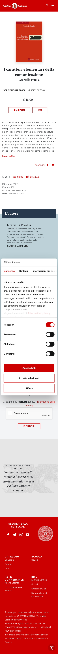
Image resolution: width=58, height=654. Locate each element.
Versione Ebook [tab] (36, 90)
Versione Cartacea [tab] (14, 90)
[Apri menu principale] (53, 5)
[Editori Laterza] (14, 6)
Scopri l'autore (17, 246)
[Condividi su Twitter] (53, 165)
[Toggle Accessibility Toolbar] (52, 648)
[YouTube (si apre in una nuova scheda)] (27, 535)
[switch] (50, 334)
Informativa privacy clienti (17, 635)
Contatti (35, 584)
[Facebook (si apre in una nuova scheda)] (8, 535)
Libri (7, 568)
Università (9, 560)
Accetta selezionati (29, 378)
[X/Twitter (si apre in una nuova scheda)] (14, 535)
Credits (8, 642)
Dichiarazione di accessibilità (39, 594)
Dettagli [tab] (23, 271)
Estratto (34, 176)
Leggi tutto (8, 156)
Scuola (8, 564)
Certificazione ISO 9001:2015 (35, 638)
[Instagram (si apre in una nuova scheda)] (21, 535)
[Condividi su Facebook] (48, 165)
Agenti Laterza (12, 582)
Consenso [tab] (9, 271)
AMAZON (19, 110)
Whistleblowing (38, 588)
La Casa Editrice (39, 580)
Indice (20, 176)
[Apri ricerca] (47, 5)
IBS (40, 110)
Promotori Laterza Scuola (13, 589)
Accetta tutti (29, 368)
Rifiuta (29, 388)
